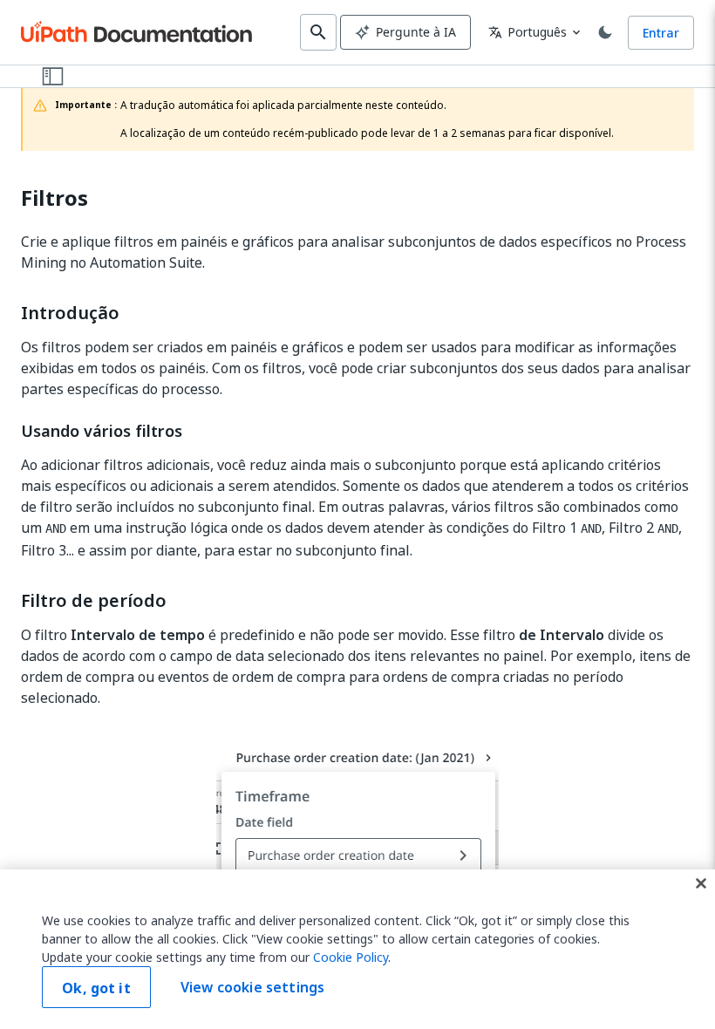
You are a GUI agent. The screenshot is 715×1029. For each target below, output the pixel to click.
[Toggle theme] (605, 32)
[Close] (701, 883)
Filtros (54, 198)
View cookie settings (252, 987)
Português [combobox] (527, 32)
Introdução (70, 313)
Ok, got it (96, 988)
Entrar (661, 33)
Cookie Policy (350, 957)
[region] (357, 949)
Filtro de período (94, 601)
